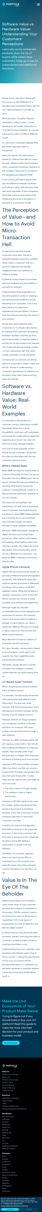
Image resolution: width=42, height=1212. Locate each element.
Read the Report (10, 1043)
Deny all (28, 1209)
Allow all (10, 1209)
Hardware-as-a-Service (16, 174)
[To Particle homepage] (10, 4)
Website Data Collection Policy (14, 1203)
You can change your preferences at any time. (14, 1206)
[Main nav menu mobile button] (38, 4)
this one (24, 482)
